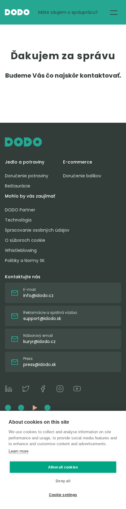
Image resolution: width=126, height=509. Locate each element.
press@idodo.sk (39, 364)
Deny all (63, 481)
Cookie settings (63, 495)
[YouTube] (77, 389)
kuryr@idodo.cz (39, 341)
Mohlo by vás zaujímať (30, 196)
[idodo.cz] (63, 142)
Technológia (18, 220)
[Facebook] (42, 389)
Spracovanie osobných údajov (37, 230)
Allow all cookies (63, 467)
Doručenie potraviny (26, 176)
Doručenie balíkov (82, 176)
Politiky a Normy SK (25, 260)
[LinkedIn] (8, 389)
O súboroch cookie (25, 240)
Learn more (18, 451)
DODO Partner (20, 210)
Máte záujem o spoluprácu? (68, 12)
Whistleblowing (21, 250)
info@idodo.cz (38, 295)
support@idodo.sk (42, 318)
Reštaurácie (17, 186)
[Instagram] (60, 389)
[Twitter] (25, 389)
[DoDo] (17, 12)
